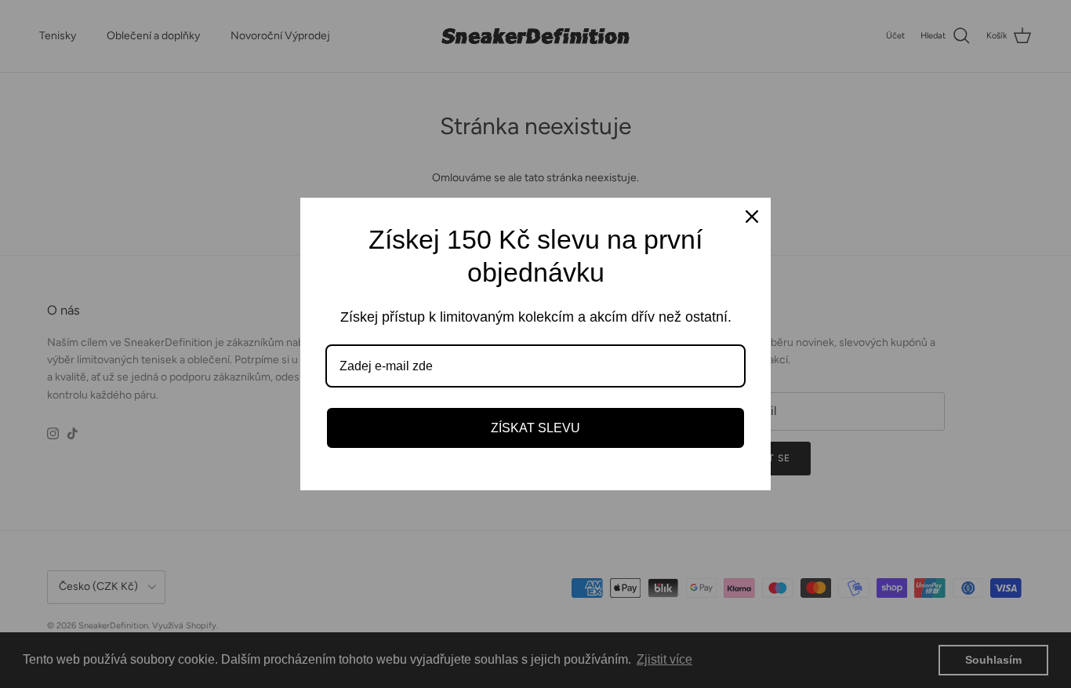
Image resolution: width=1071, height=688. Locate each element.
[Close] (752, 216)
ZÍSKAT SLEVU (535, 428)
